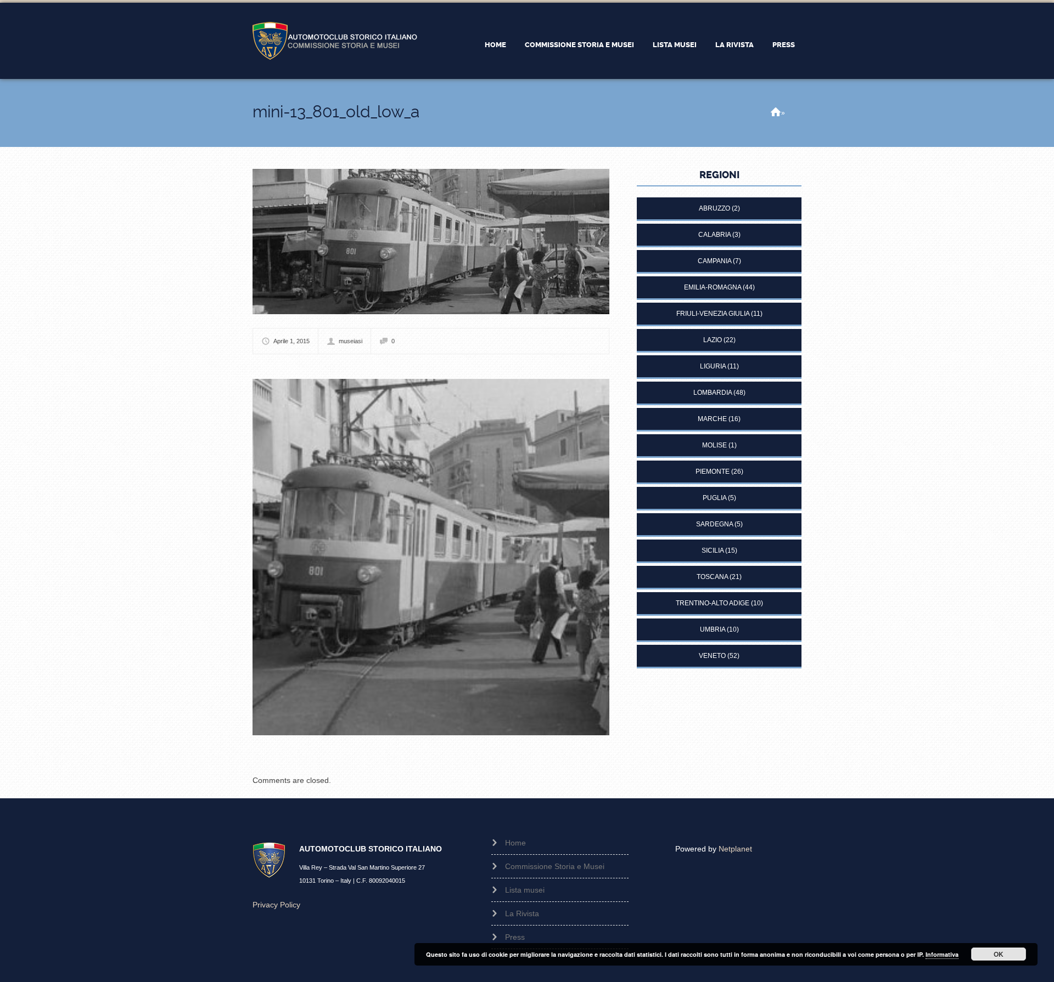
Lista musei (675, 45)
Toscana (712, 577)
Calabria (714, 235)
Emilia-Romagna (712, 287)
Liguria (713, 366)
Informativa (942, 954)
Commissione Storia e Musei (579, 45)
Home (495, 45)
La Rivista (734, 45)
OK (998, 954)
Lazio (712, 340)
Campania (714, 261)
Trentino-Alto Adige (712, 603)
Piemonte (713, 471)
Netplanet (735, 848)
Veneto (712, 656)
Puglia (714, 498)
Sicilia (713, 550)
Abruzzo (714, 208)
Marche (712, 419)
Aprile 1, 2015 (291, 341)
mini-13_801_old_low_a (336, 111)
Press (783, 45)
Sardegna (714, 524)
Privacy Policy (276, 904)
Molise (714, 445)
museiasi (350, 341)
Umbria (712, 629)
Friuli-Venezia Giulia (712, 313)
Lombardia (712, 392)
